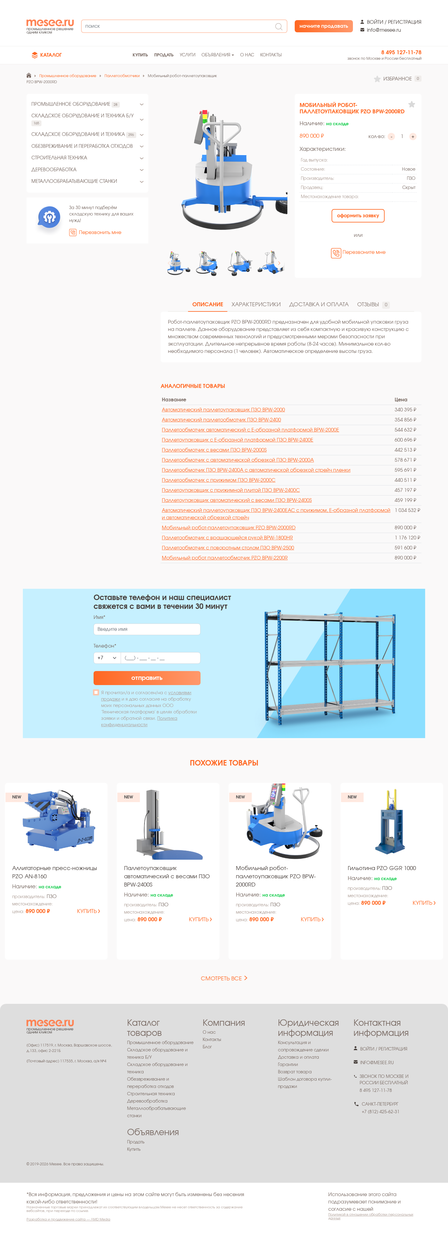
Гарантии (288, 1065)
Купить (133, 1149)
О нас (247, 55)
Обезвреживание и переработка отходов (82, 146)
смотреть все (221, 979)
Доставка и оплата (298, 1057)
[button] (279, 263)
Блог (207, 1047)
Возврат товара (295, 1072)
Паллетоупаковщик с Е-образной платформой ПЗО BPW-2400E (237, 440)
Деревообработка (53, 170)
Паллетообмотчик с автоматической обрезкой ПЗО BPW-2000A (238, 460)
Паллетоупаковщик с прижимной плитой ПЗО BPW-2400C (231, 490)
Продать (135, 1142)
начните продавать (324, 26)
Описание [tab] (207, 304)
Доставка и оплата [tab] (319, 304)
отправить (146, 678)
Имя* (99, 617)
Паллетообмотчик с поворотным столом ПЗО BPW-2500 (228, 547)
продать (164, 55)
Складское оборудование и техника (82, 134)
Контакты (271, 55)
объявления (215, 55)
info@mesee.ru (384, 30)
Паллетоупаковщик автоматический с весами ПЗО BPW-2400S (237, 500)
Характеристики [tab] (256, 304)
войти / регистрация (394, 22)
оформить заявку (358, 215)
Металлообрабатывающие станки (74, 181)
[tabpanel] (291, 336)
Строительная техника (59, 158)
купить (140, 55)
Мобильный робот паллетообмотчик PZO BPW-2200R (225, 558)
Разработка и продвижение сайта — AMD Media (68, 1219)
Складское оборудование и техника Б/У (82, 119)
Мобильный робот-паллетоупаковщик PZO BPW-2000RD (229, 527)
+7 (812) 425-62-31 (381, 1112)
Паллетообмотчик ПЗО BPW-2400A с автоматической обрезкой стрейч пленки (256, 470)
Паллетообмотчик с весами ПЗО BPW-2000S (214, 450)
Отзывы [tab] (372, 304)
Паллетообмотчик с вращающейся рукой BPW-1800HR (227, 537)
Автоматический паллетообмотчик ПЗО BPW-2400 (221, 420)
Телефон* (105, 646)
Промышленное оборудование (74, 104)
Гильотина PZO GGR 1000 (382, 868)
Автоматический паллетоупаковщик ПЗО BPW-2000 (223, 409)
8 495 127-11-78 (401, 52)
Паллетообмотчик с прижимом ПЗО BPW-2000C (219, 480)
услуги (187, 55)
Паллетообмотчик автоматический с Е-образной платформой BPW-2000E (250, 430)
